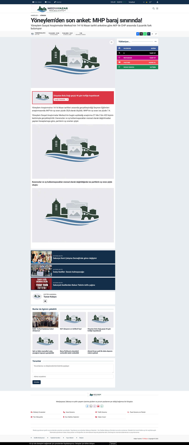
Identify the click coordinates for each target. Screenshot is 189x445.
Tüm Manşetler (38, 417)
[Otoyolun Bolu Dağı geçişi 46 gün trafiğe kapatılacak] (100, 320)
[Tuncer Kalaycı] (37, 296)
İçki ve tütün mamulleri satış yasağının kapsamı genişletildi (43, 352)
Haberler (34, 15)
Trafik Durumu (102, 412)
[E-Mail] (45, 301)
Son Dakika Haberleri (72, 417)
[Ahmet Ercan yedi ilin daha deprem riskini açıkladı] (100, 342)
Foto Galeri (38, 2)
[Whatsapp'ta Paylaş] (145, 33)
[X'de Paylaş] (141, 33)
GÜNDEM (43, 15)
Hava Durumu (70, 412)
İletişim (81, 438)
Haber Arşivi (102, 417)
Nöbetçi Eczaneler (39, 412)
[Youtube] (98, 406)
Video (49, 2)
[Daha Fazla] (148, 33)
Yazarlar (58, 2)
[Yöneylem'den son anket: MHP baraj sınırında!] (73, 63)
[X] (91, 406)
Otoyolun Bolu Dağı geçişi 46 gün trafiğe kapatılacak (99, 330)
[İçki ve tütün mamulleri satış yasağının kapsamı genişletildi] (45, 342)
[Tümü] (156, 41)
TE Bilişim (145, 438)
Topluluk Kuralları (55, 438)
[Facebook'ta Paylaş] (137, 33)
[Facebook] (87, 406)
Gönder (36, 382)
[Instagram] (94, 406)
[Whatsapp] (101, 406)
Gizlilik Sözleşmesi (39, 438)
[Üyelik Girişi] (156, 2)
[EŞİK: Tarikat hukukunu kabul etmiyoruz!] (45, 320)
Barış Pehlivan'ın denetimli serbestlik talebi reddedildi (69, 352)
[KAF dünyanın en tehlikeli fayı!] (73, 320)
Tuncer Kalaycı (50, 297)
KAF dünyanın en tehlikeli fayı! (71, 329)
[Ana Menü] (157, 8)
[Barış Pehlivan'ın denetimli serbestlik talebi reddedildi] (73, 342)
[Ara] (154, 8)
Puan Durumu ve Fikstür (137, 412)
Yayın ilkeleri (69, 438)
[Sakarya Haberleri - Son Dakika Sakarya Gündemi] (50, 8)
